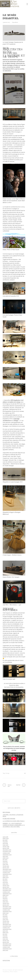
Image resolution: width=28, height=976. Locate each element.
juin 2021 (5, 934)
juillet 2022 (5, 913)
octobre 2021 (6, 927)
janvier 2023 (6, 905)
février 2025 (6, 866)
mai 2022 (5, 916)
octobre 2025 (6, 853)
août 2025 (5, 856)
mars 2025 (5, 864)
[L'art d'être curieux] (9, 3)
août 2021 (5, 930)
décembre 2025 (7, 849)
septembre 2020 (7, 948)
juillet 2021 (5, 932)
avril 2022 (5, 918)
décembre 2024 (7, 869)
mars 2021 (5, 939)
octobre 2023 (6, 892)
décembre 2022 (7, 906)
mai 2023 (5, 898)
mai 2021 (5, 935)
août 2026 (5, 836)
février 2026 (6, 846)
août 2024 (5, 875)
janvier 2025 (6, 867)
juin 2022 (5, 914)
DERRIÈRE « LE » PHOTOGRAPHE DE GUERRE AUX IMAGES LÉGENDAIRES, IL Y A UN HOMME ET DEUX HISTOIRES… (14, 825)
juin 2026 (5, 840)
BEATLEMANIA (6, 812)
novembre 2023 (7, 890)
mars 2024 (5, 883)
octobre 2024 (6, 872)
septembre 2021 (7, 929)
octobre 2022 (6, 909)
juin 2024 (5, 879)
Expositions (15, 22)
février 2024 (6, 885)
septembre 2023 (7, 893)
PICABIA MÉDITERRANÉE (9, 818)
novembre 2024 (7, 871)
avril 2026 (5, 843)
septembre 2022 (7, 911)
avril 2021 (5, 937)
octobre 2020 (6, 947)
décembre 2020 (7, 943)
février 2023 (6, 903)
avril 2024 (5, 882)
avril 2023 (5, 900)
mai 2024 (5, 880)
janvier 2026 (6, 848)
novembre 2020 (7, 945)
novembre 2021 (7, 926)
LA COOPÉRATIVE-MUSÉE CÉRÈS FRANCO (13, 821)
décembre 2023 (7, 888)
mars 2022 (5, 919)
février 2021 (6, 940)
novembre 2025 (7, 851)
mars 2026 (5, 845)
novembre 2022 (7, 908)
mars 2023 (5, 901)
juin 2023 (5, 896)
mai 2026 (5, 841)
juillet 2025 (5, 858)
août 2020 (5, 950)
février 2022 (6, 921)
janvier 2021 (6, 942)
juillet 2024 (6, 877)
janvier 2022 (6, 922)
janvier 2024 (6, 887)
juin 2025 (5, 859)
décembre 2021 (7, 924)
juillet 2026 (6, 838)
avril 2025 (5, 862)
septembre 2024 (7, 874)
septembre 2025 (7, 854)
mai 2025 (5, 861)
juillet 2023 (5, 895)
